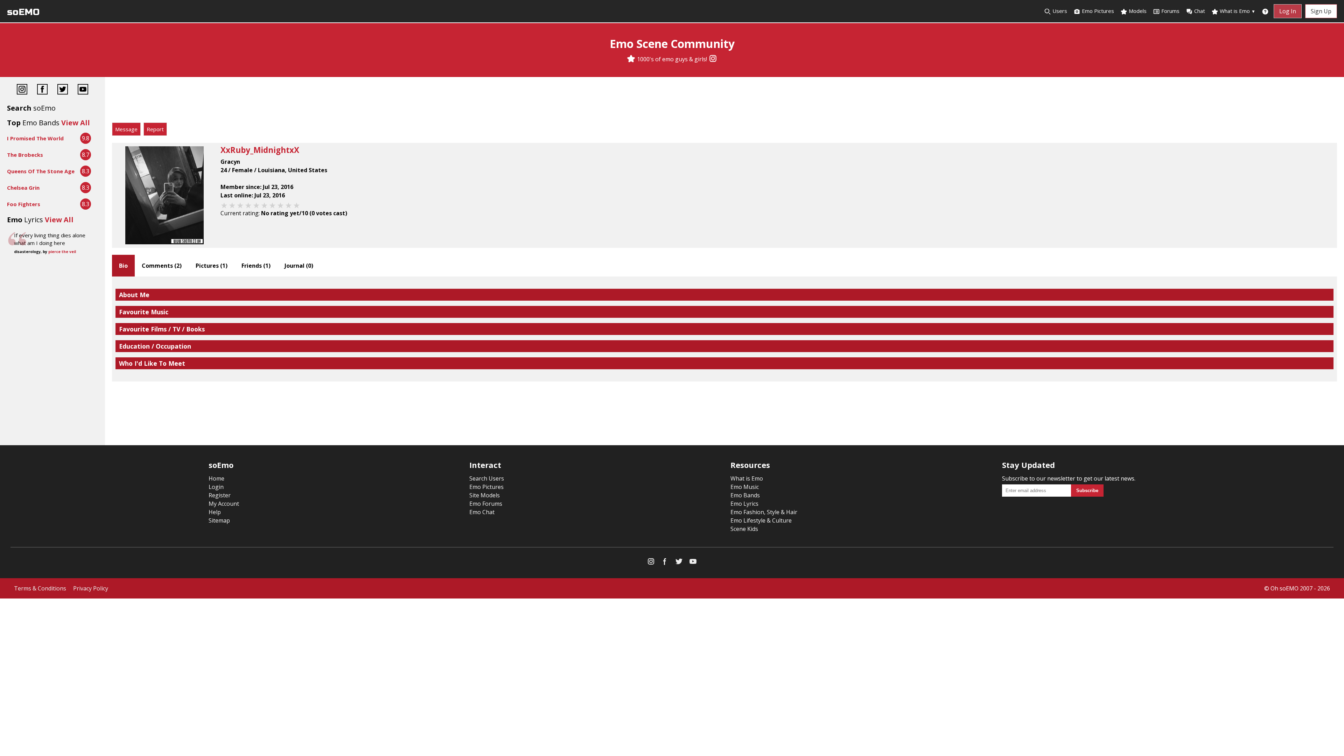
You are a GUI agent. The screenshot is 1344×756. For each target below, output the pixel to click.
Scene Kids (744, 529)
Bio (123, 266)
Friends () (256, 266)
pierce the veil (62, 251)
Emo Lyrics (744, 503)
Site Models (484, 495)
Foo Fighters (23, 204)
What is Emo (1236, 10)
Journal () (299, 266)
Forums (1170, 10)
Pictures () (211, 266)
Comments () (162, 266)
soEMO (23, 12)
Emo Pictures (1097, 10)
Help (215, 512)
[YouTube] (83, 90)
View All (75, 122)
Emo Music (744, 487)
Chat (1199, 10)
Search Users (486, 478)
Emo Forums (485, 503)
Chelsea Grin (23, 187)
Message (126, 129)
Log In (1287, 11)
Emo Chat (482, 512)
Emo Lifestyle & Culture (761, 520)
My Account (224, 503)
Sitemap (219, 520)
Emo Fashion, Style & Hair (763, 512)
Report (155, 129)
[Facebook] (42, 90)
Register (220, 495)
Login (216, 487)
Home (216, 478)
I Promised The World (35, 138)
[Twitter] (62, 90)
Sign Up (1321, 11)
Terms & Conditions (40, 588)
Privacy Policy (90, 588)
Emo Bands (745, 495)
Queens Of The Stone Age (41, 171)
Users (1059, 10)
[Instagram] (713, 59)
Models (1137, 10)
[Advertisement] (724, 101)
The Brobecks (25, 154)
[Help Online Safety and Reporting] (1265, 11)
